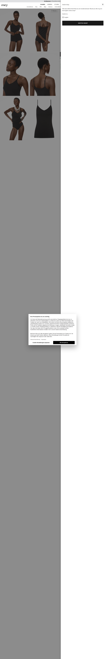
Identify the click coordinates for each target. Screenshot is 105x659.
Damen (42, 4)
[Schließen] (102, 4)
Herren (49, 4)
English (66, 17)
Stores (56, 4)
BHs (41, 6)
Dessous (50, 6)
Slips (45, 6)
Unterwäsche (58, 6)
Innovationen (30, 6)
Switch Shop (83, 23)
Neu (36, 6)
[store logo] (5, 5)
